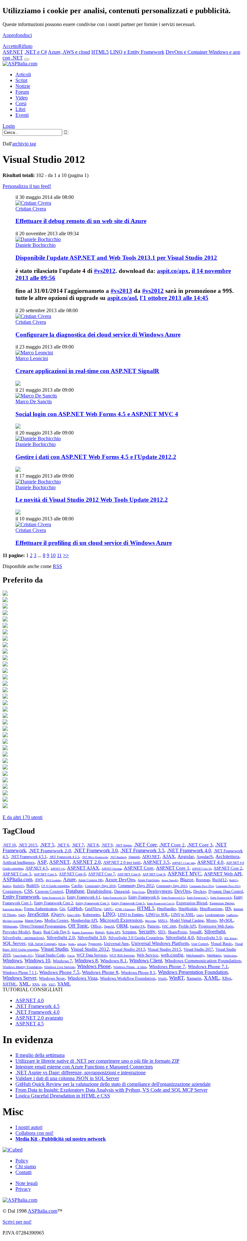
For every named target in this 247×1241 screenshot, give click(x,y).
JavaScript (37, 914)
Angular (186, 856)
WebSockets (230, 955)
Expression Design (222, 903)
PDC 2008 (169, 926)
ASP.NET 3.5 (156, 862)
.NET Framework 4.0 (189, 850)
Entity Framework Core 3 (92, 903)
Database (75, 891)
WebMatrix (214, 955)
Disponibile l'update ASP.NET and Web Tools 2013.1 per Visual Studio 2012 (116, 257)
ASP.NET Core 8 (128, 874)
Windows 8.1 (113, 960)
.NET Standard (118, 857)
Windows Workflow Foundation (127, 978)
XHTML (9, 984)
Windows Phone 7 (167, 966)
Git (62, 908)
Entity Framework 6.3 (172, 897)
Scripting (129, 932)
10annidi (134, 857)
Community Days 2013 (171, 886)
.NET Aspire (123, 845)
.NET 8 (93, 845)
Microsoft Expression (121, 920)
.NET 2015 (27, 845)
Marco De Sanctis (33, 401)
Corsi (20, 103)
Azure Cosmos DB (90, 880)
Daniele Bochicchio (35, 245)
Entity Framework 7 (197, 897)
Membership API (84, 920)
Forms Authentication (40, 909)
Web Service (147, 955)
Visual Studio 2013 (128, 949)
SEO (161, 932)
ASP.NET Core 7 (101, 874)
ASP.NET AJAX (83, 868)
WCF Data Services (92, 955)
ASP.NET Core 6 (72, 874)
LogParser (231, 915)
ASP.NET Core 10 (201, 868)
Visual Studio (54, 949)
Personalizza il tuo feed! (27, 186)
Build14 (7, 886)
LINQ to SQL (157, 914)
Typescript (94, 944)
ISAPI (21, 915)
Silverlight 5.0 (209, 937)
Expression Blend (191, 902)
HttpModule (187, 909)
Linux (200, 915)
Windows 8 (86, 960)
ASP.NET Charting (111, 868)
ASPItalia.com (17, 879)
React (36, 932)
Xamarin (194, 978)
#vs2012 (104, 270)
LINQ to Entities (130, 914)
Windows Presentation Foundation (193, 972)
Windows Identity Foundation (22, 967)
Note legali (26, 1183)
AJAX (168, 856)
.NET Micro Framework (94, 857)
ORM (121, 925)
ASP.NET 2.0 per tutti (122, 862)
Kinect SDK (73, 915)
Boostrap (203, 880)
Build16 (32, 885)
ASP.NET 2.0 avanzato (39, 1018)
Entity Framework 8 (220, 897)
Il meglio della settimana (40, 1055)
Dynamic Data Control (225, 891)
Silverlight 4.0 (180, 937)
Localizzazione (214, 915)
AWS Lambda (53, 880)
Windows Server (19, 978)
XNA (35, 984)
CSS (28, 891)
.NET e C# (35, 52)
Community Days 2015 (228, 886)
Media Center (56, 920)
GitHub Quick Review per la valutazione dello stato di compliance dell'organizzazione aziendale (113, 1084)
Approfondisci (17, 35)
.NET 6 (63, 845)
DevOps (182, 891)
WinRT (176, 978)
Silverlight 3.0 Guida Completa (135, 937)
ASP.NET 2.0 (86, 862)
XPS (43, 984)
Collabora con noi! (34, 1133)
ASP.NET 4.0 (210, 862)
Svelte (71, 944)
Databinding (99, 891)
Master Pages (33, 920)
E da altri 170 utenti (22, 817)
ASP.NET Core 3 (17, 874)
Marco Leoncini (31, 358)
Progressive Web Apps (215, 926)
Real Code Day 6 (56, 932)
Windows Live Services (59, 967)
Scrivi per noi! (17, 1222)
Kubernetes (91, 914)
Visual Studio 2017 (198, 949)
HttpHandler (166, 909)
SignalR (195, 932)
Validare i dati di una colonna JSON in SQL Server (67, 1078)
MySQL (226, 920)
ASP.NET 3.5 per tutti (183, 863)
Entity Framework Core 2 (53, 903)
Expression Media (12, 909)
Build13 (233, 880)
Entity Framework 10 (53, 897)
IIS (228, 908)
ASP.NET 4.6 (57, 868)
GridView (93, 908)
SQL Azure (230, 938)
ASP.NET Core (138, 868)
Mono (211, 920)
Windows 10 (37, 960)
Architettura (227, 856)
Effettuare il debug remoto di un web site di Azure (80, 221)
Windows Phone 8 (100, 972)
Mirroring (150, 920)
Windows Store (52, 978)
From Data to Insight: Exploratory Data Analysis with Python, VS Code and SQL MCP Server (111, 1090)
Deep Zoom (138, 892)
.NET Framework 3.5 (142, 850)
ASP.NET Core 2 (228, 868)
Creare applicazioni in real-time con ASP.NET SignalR (87, 371)
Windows (12, 960)
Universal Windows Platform (160, 943)
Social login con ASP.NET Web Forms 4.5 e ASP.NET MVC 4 (96, 414)
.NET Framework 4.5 (37, 1006)
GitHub (75, 908)
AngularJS (205, 856)
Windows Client (145, 960)
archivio (24, 143)
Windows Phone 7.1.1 (20, 972)
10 (53, 555)
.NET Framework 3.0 (96, 850)
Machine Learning (12, 920)
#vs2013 (121, 290)
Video (21, 97)
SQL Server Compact (42, 944)
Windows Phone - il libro (129, 967)
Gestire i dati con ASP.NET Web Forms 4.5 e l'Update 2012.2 (95, 456)
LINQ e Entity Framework (137, 52)
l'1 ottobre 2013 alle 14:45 (174, 297)
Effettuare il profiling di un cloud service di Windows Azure (93, 542)
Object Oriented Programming (43, 926)
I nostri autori (28, 1127)
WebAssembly (195, 955)
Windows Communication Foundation (203, 960)
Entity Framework (21, 897)
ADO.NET (151, 856)
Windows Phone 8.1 (138, 972)
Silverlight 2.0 (61, 937)
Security (147, 931)
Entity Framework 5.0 (114, 897)
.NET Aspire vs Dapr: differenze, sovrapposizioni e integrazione (80, 1072)
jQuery (58, 914)
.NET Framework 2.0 (50, 850)
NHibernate (10, 926)
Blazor (186, 879)
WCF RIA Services (121, 955)
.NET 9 (107, 845)
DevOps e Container (187, 52)
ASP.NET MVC (184, 873)
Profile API (187, 926)
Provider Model (16, 931)
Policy (21, 1160)
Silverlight (214, 931)
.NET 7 (78, 845)
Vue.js (70, 955)
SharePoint (177, 931)
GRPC (108, 909)
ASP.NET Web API (223, 873)
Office (96, 926)
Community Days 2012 (136, 885)
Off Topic (78, 925)
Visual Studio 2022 (22, 955)
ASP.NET (13, 52)
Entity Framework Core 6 (160, 903)
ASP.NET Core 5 (45, 874)
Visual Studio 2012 (90, 949)
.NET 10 (9, 845)
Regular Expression (82, 932)
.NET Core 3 (200, 844)
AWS (39, 880)
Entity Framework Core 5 (127, 903)
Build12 (219, 879)
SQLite (62, 944)
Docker (199, 891)
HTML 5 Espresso (124, 909)
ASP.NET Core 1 (172, 868)
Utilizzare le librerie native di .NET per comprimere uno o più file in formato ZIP (97, 1061)
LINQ (109, 914)
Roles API (113, 932)
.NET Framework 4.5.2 (64, 857)
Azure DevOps (120, 879)
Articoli (23, 74)
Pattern (153, 926)
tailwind (81, 944)
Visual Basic (221, 943)
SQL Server (14, 943)
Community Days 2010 (100, 886)
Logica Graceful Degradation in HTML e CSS (62, 1095)
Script (21, 80)
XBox (226, 978)
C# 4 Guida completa (55, 886)
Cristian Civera (30, 208)
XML (24, 983)
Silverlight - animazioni (23, 937)
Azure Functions (148, 880)
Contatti (23, 1172)
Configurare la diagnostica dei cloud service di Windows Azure (97, 334)
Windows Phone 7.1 (208, 966)
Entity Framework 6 (143, 897)
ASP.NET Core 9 (153, 874)
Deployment (159, 891)
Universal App (116, 943)
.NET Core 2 (172, 844)
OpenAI (109, 926)
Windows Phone (94, 966)
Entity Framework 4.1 (83, 897)
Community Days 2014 (201, 886)
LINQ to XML (182, 914)
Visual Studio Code (50, 955)
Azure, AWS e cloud (69, 52)
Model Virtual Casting (187, 920)
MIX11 (162, 920)
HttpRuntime (211, 908)
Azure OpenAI (169, 880)
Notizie (22, 86)
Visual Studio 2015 (164, 949)
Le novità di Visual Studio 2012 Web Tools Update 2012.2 (91, 499)
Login (9, 126)
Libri (20, 109)
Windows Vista (82, 978)
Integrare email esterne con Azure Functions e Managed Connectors (84, 1066)
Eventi (22, 115)
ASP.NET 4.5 (36, 868)
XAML (211, 978)
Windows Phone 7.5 (59, 972)
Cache (76, 885)
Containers (12, 891)
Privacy (23, 1189)
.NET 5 (47, 844)
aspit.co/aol (122, 297)
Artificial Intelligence (18, 862)
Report (99, 932)
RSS (57, 566)
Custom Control (49, 891)
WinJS (162, 978)
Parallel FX (137, 926)
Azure (69, 879)
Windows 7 (62, 960)
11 (59, 555)
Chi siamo (25, 1166)
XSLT (52, 984)
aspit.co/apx (172, 270)
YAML (64, 983)
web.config (172, 954)
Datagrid (121, 891)
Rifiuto (25, 46)
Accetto (10, 46)
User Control (199, 944)
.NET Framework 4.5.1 (28, 856)
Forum (22, 92)
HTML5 (100, 52)
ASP (42, 862)
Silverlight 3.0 (92, 937)
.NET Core (145, 844)
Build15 (18, 886)
